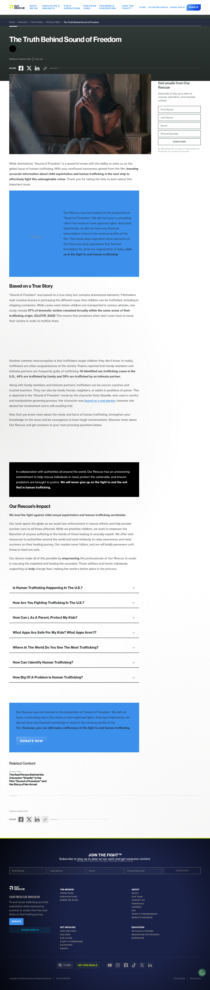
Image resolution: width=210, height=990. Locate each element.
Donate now (31, 741)
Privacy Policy (179, 978)
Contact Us (138, 900)
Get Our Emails (87, 965)
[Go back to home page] (17, 7)
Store (142, 7)
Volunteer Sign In (158, 7)
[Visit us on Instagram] (117, 965)
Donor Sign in (177, 7)
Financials (138, 903)
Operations (66, 893)
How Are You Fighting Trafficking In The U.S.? (48, 603)
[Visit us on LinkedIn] (150, 965)
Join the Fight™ (128, 7)
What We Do (34, 7)
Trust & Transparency (145, 914)
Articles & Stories (143, 931)
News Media (37, 22)
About (135, 889)
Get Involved (67, 927)
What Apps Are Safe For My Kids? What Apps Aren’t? (54, 632)
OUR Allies (66, 938)
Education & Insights (51, 7)
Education (23, 22)
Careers (136, 907)
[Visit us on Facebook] (125, 965)
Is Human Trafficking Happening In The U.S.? (48, 588)
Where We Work (69, 900)
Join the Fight (68, 931)
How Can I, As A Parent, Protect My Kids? (45, 617)
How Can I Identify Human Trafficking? (43, 662)
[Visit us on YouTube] (109, 965)
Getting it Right (53, 22)
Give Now (65, 934)
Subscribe (179, 141)
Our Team (137, 897)
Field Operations (72, 7)
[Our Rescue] (17, 888)
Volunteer (66, 945)
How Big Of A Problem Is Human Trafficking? (48, 677)
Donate (193, 7)
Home (12, 22)
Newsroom (138, 938)
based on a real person (100, 400)
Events (64, 948)
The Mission (67, 889)
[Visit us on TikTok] (133, 965)
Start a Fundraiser (71, 941)
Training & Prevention (107, 7)
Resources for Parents (146, 934)
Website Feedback (142, 917)
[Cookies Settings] (202, 972)
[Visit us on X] (141, 965)
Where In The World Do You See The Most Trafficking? (55, 647)
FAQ (134, 910)
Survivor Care (90, 7)
